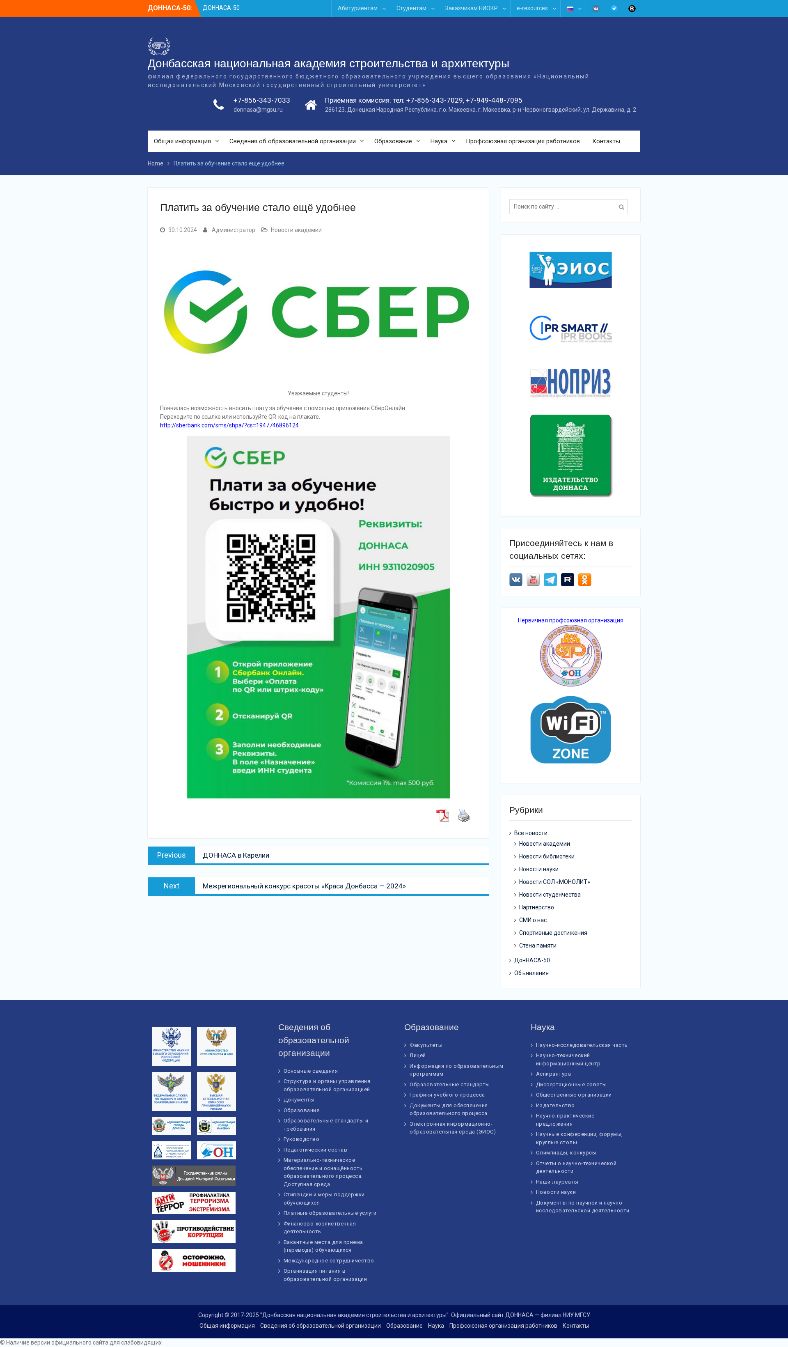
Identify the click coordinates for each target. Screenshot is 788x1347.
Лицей (418, 1055)
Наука (439, 141)
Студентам (411, 8)
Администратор (233, 230)
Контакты (606, 141)
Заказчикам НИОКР (471, 8)
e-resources (532, 8)
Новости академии (296, 230)
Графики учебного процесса (447, 1095)
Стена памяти (538, 945)
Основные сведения (311, 1071)
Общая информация (182, 141)
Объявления (531, 973)
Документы (299, 1100)
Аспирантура (553, 1074)
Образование (393, 141)
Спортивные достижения (553, 932)
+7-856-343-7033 (262, 100)
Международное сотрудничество (329, 1261)
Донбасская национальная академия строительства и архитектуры (328, 63)
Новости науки (539, 869)
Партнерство (536, 907)
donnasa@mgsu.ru (258, 109)
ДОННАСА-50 (221, 8)
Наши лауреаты (557, 1182)
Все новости (530, 833)
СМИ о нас (533, 920)
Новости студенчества (550, 894)
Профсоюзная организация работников (523, 141)
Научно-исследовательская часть (582, 1045)
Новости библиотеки (547, 856)
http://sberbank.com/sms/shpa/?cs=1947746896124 (229, 425)
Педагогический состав (316, 1150)
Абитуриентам (358, 8)
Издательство (555, 1105)
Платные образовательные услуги (330, 1213)
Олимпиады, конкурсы (566, 1153)
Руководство (302, 1139)
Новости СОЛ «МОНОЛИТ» (554, 882)
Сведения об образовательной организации (292, 141)
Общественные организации (574, 1095)
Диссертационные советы (571, 1084)
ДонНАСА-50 (532, 960)
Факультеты (426, 1045)
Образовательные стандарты (450, 1084)
